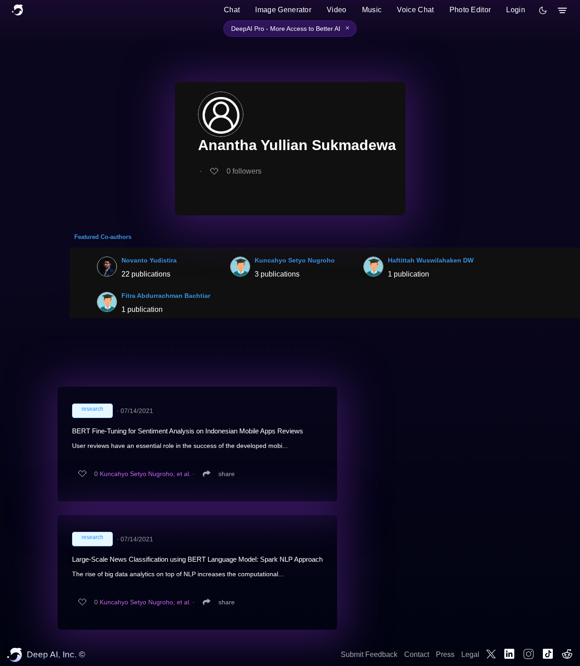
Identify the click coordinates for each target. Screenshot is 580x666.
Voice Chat (415, 10)
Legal (470, 654)
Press (445, 654)
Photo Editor (470, 10)
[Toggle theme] (543, 10)
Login (515, 10)
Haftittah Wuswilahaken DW (431, 260)
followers (244, 171)
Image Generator (283, 10)
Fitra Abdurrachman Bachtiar (165, 295)
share (226, 473)
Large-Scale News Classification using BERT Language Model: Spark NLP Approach (197, 559)
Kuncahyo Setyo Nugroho (295, 260)
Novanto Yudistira (149, 260)
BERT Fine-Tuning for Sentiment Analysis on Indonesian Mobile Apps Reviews (187, 431)
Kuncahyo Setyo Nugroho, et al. (145, 473)
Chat (232, 10)
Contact (416, 654)
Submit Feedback (369, 654)
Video (337, 10)
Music (372, 10)
